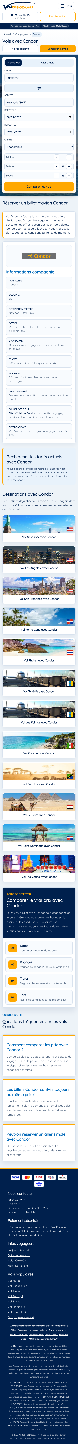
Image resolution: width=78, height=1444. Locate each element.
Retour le (10, 124)
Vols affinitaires (36, 1334)
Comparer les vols (58, 48)
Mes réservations (57, 16)
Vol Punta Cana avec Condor (39, 629)
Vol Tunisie (14, 1291)
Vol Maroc (14, 1280)
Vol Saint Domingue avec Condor (39, 846)
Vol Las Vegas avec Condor (39, 877)
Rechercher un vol (19, 1334)
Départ (8, 70)
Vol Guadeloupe (17, 1285)
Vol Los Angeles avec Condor (39, 568)
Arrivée (8, 95)
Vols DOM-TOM (17, 1260)
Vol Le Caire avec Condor (39, 815)
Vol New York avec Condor (39, 537)
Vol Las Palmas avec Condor (39, 722)
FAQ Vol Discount (18, 1250)
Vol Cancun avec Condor (39, 753)
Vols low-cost (51, 1334)
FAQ (30, 1339)
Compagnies (21, 34)
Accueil (7, 34)
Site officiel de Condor (22, 413)
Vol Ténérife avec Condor (39, 691)
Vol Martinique (16, 1306)
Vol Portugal (15, 1296)
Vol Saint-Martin (17, 1312)
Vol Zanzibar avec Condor (39, 784)
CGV (55, 1339)
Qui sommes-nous (19, 1255)
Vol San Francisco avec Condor (39, 599)
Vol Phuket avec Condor (39, 660)
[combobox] (39, 77)
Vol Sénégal (15, 1301)
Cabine (8, 139)
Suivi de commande (42, 1339)
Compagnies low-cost (21, 1317)
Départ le (10, 110)
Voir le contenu (20, 48)
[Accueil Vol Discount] (18, 6)
